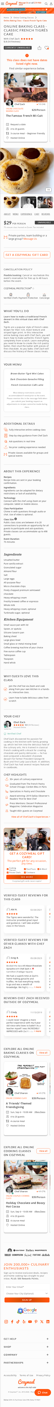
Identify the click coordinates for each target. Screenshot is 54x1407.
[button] (2, 3)
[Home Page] (11, 3)
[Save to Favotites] (48, 48)
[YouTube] (30, 1321)
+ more (37, 987)
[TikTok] (18, 1321)
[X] (42, 1321)
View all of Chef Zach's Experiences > (30, 816)
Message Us (23, 2)
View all (43, 1052)
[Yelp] (24, 1321)
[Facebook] (12, 1321)
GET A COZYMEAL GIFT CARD (27, 255)
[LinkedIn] (47, 1321)
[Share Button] (39, 47)
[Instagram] (6, 1321)
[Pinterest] (36, 1321)
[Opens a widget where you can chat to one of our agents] (42, 1393)
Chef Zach (19, 722)
